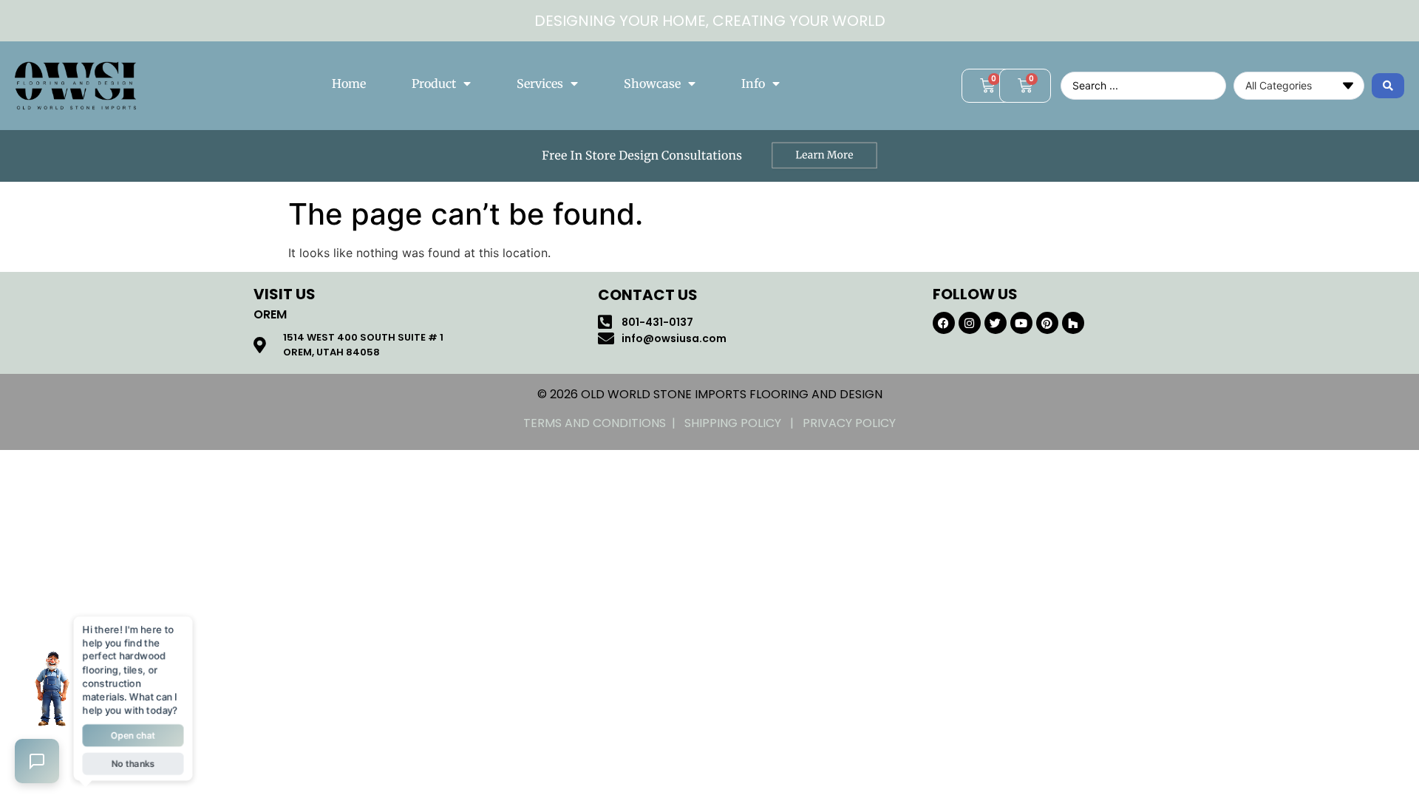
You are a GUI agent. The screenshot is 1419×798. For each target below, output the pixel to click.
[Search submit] (1388, 85)
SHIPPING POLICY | (743, 423)
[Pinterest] (1047, 323)
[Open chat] (37, 761)
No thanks (133, 763)
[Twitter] (995, 323)
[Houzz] (1073, 323)
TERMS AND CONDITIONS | (603, 423)
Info (753, 83)
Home (349, 83)
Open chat (133, 735)
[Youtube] (1021, 323)
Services (540, 83)
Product (434, 83)
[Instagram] (970, 323)
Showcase (652, 83)
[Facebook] (944, 323)
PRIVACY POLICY (849, 423)
